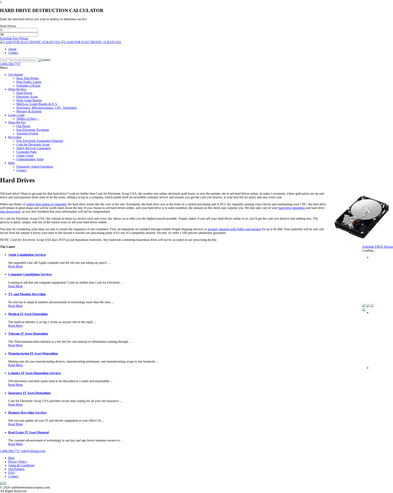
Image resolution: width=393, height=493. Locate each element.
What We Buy (17, 89)
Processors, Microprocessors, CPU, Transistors (46, 107)
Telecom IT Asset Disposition (28, 333)
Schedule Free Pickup (14, 38)
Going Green (24, 155)
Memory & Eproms (29, 111)
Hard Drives (24, 93)
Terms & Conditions (21, 465)
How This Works (27, 78)
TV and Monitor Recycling (27, 294)
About (12, 49)
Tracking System (27, 133)
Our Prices (23, 126)
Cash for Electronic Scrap (33, 144)
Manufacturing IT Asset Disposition (33, 353)
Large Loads (16, 115)
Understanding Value (30, 159)
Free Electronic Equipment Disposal (39, 141)
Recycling (14, 137)
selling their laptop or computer (46, 204)
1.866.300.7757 (10, 451)
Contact (13, 52)
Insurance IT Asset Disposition (29, 393)
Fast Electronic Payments (32, 129)
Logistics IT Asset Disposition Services (34, 373)
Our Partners (16, 469)
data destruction (10, 211)
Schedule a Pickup (28, 85)
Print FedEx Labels (28, 82)
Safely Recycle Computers (33, 148)
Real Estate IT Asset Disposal (28, 432)
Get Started (15, 74)
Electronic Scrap (27, 96)
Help (11, 163)
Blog (11, 458)
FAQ (11, 472)
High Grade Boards (29, 100)
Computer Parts (26, 152)
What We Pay (17, 122)
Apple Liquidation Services (27, 254)
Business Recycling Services (27, 412)
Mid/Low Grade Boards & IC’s (36, 104)
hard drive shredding (291, 208)
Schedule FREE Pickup (377, 246)
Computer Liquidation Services (30, 274)
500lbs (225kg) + (27, 118)
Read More (15, 266)
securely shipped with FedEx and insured (234, 229)
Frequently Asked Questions (34, 166)
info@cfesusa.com (33, 451)
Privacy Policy (17, 461)
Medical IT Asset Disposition (28, 314)
